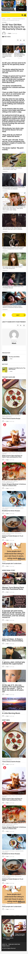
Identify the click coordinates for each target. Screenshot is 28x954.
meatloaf (15, 481)
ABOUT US (4, 944)
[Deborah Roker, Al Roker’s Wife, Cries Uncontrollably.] (14, 629)
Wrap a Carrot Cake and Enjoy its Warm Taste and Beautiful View (12, 456)
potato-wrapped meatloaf (8, 482)
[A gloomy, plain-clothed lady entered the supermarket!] (14, 653)
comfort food (9, 481)
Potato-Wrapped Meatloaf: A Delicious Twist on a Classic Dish (14, 484)
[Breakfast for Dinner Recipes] (14, 499)
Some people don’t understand (11, 563)
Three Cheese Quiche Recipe (11, 418)
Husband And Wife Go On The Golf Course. (17, 368)
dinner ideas (5, 509)
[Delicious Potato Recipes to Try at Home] (14, 524)
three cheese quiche (6, 416)
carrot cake (15, 452)
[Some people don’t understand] (14, 552)
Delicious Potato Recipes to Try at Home (12, 536)
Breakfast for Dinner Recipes (11, 510)
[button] (22, 15)
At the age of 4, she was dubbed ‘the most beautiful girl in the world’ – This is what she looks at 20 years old (13, 688)
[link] (3, 2)
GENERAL (4, 561)
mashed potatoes (10, 533)
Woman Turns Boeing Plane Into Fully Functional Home (13, 588)
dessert (20, 452)
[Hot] (4, 379)
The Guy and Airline (14, 356)
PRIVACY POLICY (6, 945)
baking (9, 452)
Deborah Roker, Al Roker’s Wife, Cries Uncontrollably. (12, 640)
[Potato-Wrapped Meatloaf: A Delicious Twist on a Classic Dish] (14, 471)
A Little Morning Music (11, 713)
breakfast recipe (10, 415)
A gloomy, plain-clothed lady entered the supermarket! (13, 663)
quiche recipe (17, 415)
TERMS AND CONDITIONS (14, 944)
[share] (13, 1)
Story (4, 22)
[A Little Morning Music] (14, 704)
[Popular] (4, 463)
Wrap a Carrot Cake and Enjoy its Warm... (20, 934)
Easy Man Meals (8, 2)
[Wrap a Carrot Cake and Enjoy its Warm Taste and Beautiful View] (14, 438)
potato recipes (18, 533)
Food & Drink (5, 452)
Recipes (3, 415)
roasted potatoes (6, 534)
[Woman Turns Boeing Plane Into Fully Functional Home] (14, 578)
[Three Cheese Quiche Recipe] (14, 397)
